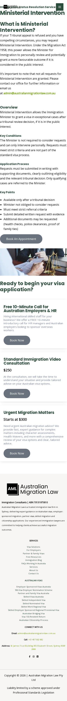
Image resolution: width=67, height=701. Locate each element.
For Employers (34, 550)
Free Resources (33, 556)
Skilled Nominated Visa (33, 603)
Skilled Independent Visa (33, 600)
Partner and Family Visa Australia (33, 593)
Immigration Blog (33, 560)
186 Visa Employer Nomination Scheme (33, 590)
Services (33, 566)
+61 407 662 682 (35, 639)
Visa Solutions (33, 546)
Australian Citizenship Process (33, 620)
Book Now (17, 340)
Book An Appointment (21, 239)
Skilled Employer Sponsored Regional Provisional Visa (33, 610)
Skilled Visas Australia (33, 596)
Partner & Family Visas (33, 553)
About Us (33, 570)
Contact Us (33, 573)
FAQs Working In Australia (33, 563)
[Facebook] (30, 656)
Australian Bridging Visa (34, 613)
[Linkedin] (37, 656)
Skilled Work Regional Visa (33, 606)
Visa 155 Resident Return (33, 616)
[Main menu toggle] (59, 7)
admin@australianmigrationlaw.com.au (36, 633)
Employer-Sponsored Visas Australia (33, 586)
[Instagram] (34, 656)
